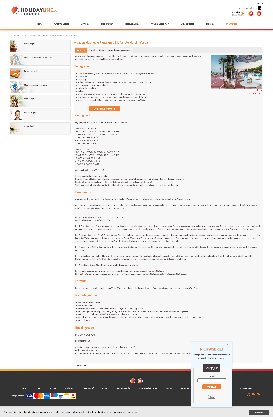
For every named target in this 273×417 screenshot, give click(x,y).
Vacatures (185, 388)
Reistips (210, 23)
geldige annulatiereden (168, 185)
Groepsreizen (187, 23)
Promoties (231, 23)
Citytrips (85, 23)
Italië (25, 35)
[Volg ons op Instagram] (259, 13)
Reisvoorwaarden (123, 388)
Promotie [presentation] (81, 50)
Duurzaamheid (245, 388)
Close (211, 397)
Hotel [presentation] (92, 50)
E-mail (212, 376)
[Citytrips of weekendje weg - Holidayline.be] (61, 10)
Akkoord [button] (259, 412)
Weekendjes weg (160, 23)
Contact (38, 388)
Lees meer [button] (132, 412)
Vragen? (53, 388)
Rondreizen (107, 23)
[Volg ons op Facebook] (251, 13)
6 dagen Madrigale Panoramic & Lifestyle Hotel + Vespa (61, 35)
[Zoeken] (259, 8)
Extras (105, 388)
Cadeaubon (70, 388)
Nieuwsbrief (88, 388)
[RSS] (258, 394)
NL (258, 3)
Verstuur (211, 386)
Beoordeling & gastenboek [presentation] (119, 50)
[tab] (81, 50)
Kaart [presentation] (101, 50)
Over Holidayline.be (148, 388)
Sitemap (168, 388)
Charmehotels (61, 23)
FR (263, 3)
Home (39, 23)
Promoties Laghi (35, 35)
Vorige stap (81, 365)
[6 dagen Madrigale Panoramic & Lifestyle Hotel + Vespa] (235, 71)
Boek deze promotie (104, 108)
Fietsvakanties (132, 23)
